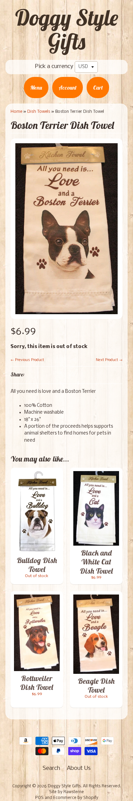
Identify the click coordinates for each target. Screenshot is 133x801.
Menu (36, 87)
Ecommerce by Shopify (75, 798)
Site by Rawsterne (66, 792)
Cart (98, 87)
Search (51, 768)
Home (16, 111)
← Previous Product (27, 360)
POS (39, 798)
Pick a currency (54, 66)
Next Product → (109, 360)
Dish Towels (38, 111)
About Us (79, 768)
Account (67, 87)
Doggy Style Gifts (66, 29)
